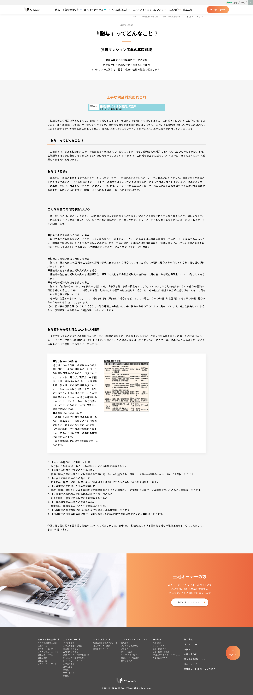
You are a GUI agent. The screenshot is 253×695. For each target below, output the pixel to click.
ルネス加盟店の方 (101, 639)
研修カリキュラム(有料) (48, 651)
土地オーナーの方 (72, 639)
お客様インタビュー (71, 648)
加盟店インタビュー (46, 654)
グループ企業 (126, 651)
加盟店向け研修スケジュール (105, 642)
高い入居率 (68, 666)
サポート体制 (69, 672)
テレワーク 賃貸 (159, 645)
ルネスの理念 (69, 663)
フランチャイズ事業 (129, 645)
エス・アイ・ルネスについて (135, 639)
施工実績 (188, 9)
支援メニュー (43, 645)
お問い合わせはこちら (188, 602)
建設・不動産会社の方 (49, 639)
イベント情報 (69, 642)
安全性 (66, 675)
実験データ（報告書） (130, 657)
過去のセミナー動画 (101, 645)
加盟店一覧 (42, 660)
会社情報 (125, 642)
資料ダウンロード (100, 648)
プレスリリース (191, 644)
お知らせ (188, 649)
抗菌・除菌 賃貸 (159, 648)
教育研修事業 (126, 660)
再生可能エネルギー (161, 657)
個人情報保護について (195, 659)
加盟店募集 (42, 657)
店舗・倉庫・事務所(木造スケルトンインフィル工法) (166, 653)
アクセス (124, 648)
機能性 (66, 669)
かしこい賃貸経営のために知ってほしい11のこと (74, 659)
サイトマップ (190, 664)
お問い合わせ (190, 654)
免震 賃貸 (157, 642)
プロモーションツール (47, 648)
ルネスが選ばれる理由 (47, 642)
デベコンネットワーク (47, 663)
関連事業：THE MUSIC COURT (199, 669)
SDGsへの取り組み (129, 654)
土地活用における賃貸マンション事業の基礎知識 (76, 653)
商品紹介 (157, 639)
